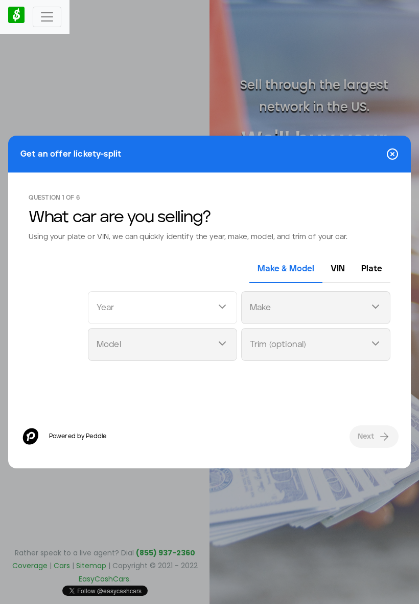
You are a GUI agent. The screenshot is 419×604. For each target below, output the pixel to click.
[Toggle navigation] (47, 17)
